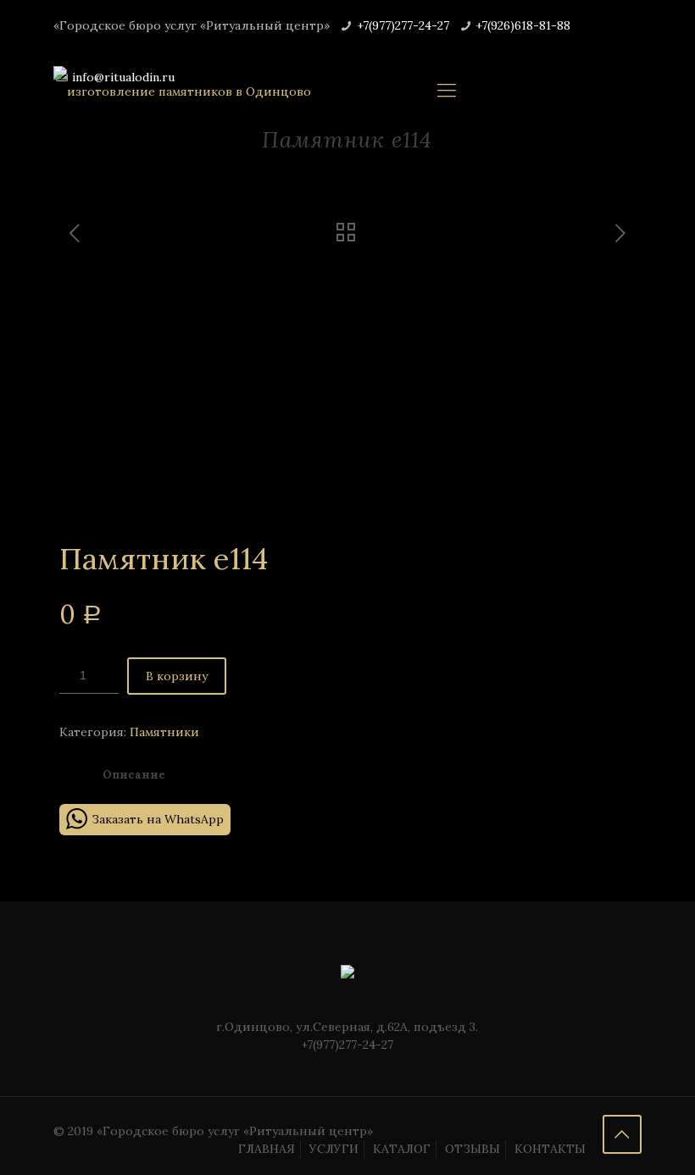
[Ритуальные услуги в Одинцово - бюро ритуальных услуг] (182, 90)
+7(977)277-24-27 (403, 25)
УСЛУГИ (334, 1148)
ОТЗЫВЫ (472, 1148)
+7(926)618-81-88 (522, 25)
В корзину (177, 676)
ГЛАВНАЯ (266, 1148)
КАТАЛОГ (402, 1148)
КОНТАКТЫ (550, 1148)
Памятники (164, 732)
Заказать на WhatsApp (158, 819)
